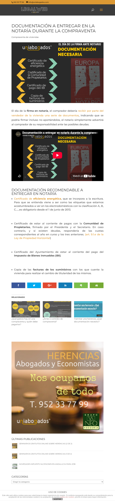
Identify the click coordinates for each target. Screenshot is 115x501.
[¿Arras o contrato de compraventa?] (57, 309)
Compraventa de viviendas (25, 37)
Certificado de (23, 198)
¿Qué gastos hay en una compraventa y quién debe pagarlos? (25, 322)
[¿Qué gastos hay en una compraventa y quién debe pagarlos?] (26, 309)
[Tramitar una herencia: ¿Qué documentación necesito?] (88, 309)
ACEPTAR (57, 499)
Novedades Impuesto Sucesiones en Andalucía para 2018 (47, 464)
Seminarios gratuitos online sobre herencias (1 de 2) (45, 454)
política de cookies (67, 497)
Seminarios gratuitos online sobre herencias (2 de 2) (45, 444)
